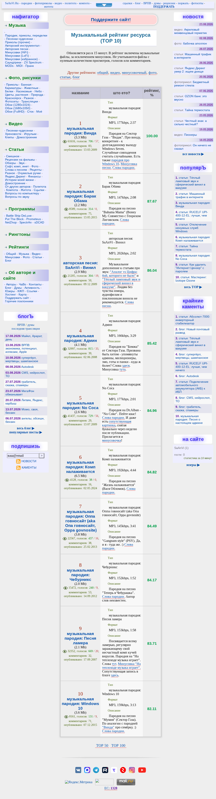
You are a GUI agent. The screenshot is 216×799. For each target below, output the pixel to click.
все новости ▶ (193, 154)
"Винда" (108, 727)
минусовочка (111, 440)
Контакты (35, 284)
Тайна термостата (197, 110)
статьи (65, 77)
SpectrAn (25, 222)
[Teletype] (114, 769)
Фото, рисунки (25, 77)
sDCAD (39, 222)
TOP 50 (102, 745)
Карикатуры (13, 88)
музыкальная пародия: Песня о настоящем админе (189, 419)
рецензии (169, 3)
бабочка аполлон (195, 43)
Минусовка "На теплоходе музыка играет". (121, 665)
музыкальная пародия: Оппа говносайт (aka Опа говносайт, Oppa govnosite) (80, 520)
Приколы (12, 84)
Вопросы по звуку (17, 196)
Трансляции (29, 101)
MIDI (19, 65)
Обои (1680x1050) (17, 108)
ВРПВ (147, 3)
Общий (11, 253)
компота (84, 3)
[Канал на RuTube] (105, 769)
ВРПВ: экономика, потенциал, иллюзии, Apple (21, 348)
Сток (30, 111)
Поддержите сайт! (111, 19)
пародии (26, 3)
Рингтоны (19, 234)
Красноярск (13, 98)
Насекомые (24, 91)
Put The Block (14, 219)
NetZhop (11, 222)
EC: (110, 788)
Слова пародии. (123, 167)
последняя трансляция (26, 328)
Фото (34, 166)
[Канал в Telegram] (96, 769)
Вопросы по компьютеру (22, 193)
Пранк (29, 65)
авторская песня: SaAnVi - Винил (80, 265)
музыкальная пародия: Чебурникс (80, 575)
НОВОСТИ (29, 461)
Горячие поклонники (19, 301)
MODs (9, 65)
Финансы (34, 176)
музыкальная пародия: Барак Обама (80, 196)
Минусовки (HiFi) (16, 52)
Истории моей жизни (19, 179)
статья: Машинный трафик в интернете (190, 195)
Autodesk (27, 366)
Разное (29, 98)
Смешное (12, 156)
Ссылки (32, 291)
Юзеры (10, 291)
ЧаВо (22, 284)
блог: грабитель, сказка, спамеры (188, 408)
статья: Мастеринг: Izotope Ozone (191, 278)
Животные (31, 88)
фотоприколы (43, 3)
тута (122, 369)
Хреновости (13, 134)
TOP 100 (118, 745)
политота (70, 3)
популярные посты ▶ (25, 432)
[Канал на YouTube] (142, 769)
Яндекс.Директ (15, 176)
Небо (38, 91)
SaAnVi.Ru (12, 3)
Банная (26, 84)
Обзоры (10, 163)
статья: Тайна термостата (187, 247)
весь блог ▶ (25, 428)
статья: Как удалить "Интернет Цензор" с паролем (191, 268)
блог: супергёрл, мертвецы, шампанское (192, 356)
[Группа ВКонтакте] (78, 769)
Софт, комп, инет (17, 166)
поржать (183, 3)
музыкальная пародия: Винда (80, 130)
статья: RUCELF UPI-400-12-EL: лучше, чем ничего (192, 215)
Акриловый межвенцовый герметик (190, 31)
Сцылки (39, 190)
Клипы (9, 137)
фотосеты (197, 3)
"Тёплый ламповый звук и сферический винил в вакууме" (121, 283)
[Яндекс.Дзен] (123, 769)
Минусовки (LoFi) (17, 55)
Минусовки (12, 257)
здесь (114, 675)
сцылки (127, 3)
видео (58, 3)
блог (138, 3)
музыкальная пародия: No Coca (80, 405)
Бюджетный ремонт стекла (191, 83)
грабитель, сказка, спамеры (20, 383)
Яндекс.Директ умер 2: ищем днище (189, 69)
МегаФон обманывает (19, 392)
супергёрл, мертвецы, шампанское (21, 359)
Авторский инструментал (22, 45)
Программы (22, 208)
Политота (39, 186)
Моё (39, 111)
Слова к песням (16, 169)
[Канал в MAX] (87, 769)
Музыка (17, 25)
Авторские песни (16, 49)
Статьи (16, 149)
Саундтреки (13, 62)
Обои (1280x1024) (17, 104)
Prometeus (33, 219)
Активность (32, 287)
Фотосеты (12, 101)
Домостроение (27, 137)
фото (152, 72)
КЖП (21, 291)
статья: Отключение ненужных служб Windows (191, 228)
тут (114, 664)
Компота (12, 190)
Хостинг (10, 294)
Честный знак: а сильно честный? (190, 122)
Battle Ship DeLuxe (19, 215)
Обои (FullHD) (14, 111)
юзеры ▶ (193, 465)
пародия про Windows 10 (115, 162)
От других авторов (17, 186)
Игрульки (30, 134)
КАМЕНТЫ (29, 467)
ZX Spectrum (33, 62)
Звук (21, 163)
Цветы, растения (16, 94)
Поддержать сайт (17, 297)
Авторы (11, 284)
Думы (18, 287)
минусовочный (134, 72)
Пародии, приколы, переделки (26, 35)
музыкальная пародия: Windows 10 (80, 703)
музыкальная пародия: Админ (80, 338)
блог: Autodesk (189, 376)
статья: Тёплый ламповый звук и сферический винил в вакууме (190, 182)
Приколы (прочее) (17, 42)
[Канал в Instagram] (132, 769)
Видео (16, 123)
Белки (9, 91)
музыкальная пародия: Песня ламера (80, 638)
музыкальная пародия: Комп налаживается (80, 467)
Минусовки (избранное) (21, 59)
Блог (8, 260)
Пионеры (190, 134)
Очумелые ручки (29, 173)
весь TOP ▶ (193, 287)
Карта (23, 294)
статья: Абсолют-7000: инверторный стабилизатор (193, 320)
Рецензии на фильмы (20, 159)
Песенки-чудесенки (19, 38)
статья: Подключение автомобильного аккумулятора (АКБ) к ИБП (192, 386)
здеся (126, 365)
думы (157, 3)
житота (48, 6)
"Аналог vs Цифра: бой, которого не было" (119, 273)
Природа (37, 94)
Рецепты (36, 169)
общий (102, 72)
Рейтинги (19, 246)
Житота (26, 190)
